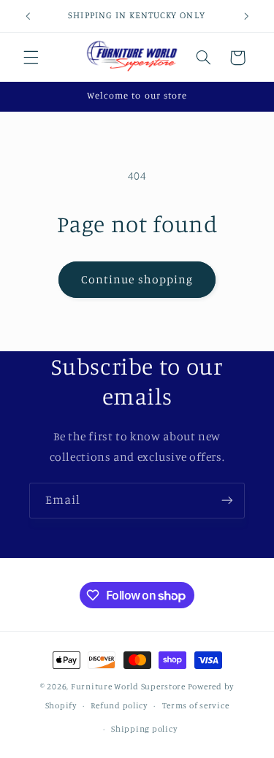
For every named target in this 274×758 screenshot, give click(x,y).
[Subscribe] (227, 500)
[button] (30, 57)
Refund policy (119, 705)
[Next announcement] (246, 16)
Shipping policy (144, 729)
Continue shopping (137, 279)
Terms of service (195, 705)
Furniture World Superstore (128, 686)
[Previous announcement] (28, 16)
